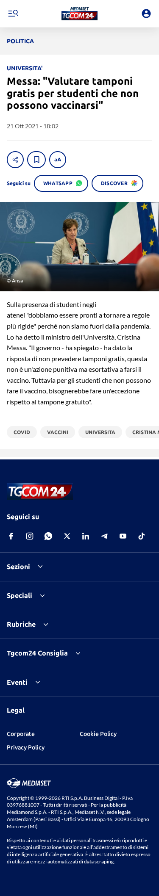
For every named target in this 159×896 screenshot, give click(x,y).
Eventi (17, 682)
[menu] (13, 13)
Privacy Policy (26, 747)
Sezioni (18, 566)
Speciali (19, 595)
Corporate (21, 733)
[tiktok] (141, 536)
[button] (79, 13)
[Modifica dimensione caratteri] (57, 159)
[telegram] (104, 536)
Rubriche (21, 624)
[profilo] (146, 13)
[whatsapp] (48, 536)
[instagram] (29, 536)
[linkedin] (85, 536)
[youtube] (123, 536)
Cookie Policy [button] (98, 733)
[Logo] (79, 13)
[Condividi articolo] (15, 159)
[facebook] (11, 536)
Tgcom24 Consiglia (37, 653)
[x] (67, 536)
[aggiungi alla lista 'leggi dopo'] (36, 159)
